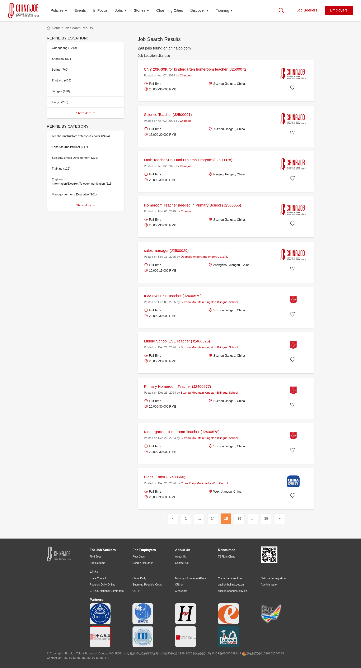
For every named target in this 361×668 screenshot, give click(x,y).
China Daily (139, 578)
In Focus (100, 10)
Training (222, 10)
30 (266, 518)
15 (226, 518)
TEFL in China (226, 556)
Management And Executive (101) (74, 194)
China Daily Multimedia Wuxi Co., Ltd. (205, 483)
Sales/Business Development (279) (75, 157)
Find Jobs (96, 556)
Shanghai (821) (62, 58)
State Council (98, 578)
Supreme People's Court (147, 584)
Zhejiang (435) (61, 80)
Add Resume (97, 562)
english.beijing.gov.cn (231, 584)
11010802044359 (272, 653)
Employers (339, 10)
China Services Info (230, 578)
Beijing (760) (60, 69)
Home (56, 28)
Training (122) (61, 168)
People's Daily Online (102, 584)
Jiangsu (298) (61, 91)
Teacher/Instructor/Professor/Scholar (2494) (81, 136)
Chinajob (186, 75)
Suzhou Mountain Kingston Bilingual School (209, 302)
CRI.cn (179, 584)
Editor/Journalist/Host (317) (70, 146)
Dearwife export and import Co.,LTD (204, 256)
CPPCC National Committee (107, 590)
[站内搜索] (281, 10)
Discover (197, 10)
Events (80, 10)
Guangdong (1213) (64, 47)
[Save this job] (293, 88)
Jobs (119, 10)
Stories (139, 10)
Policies (57, 10)
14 (213, 518)
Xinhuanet (181, 590)
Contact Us (182, 562)
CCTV (136, 590)
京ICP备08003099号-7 (226, 653)
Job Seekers (306, 10)
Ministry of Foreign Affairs (190, 578)
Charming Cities (169, 10)
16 (239, 518)
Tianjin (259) (60, 102)
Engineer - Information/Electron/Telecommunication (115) (82, 181)
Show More (84, 113)
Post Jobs (138, 556)
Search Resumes (142, 562)
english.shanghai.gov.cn (232, 590)
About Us (180, 556)
